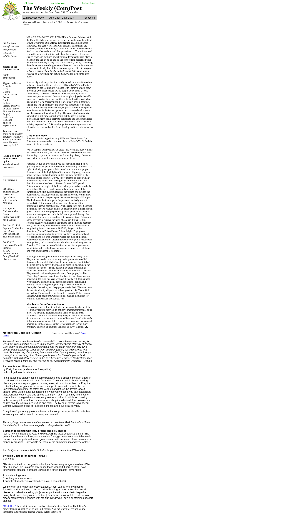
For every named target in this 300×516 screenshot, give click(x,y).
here (65, 22)
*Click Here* (9, 506)
